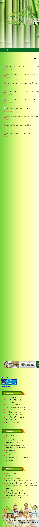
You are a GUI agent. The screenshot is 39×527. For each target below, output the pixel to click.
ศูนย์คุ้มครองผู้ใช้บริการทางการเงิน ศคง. (17, 495)
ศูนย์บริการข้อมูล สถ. (12, 453)
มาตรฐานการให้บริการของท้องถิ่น (15, 440)
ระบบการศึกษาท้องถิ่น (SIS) (14, 415)
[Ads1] (9, 384)
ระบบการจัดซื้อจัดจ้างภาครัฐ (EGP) (16, 397)
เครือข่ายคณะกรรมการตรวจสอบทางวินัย (17, 458)
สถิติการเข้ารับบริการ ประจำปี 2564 (17, 108)
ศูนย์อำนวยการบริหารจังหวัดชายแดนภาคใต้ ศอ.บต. (20, 498)
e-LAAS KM (10, 455)
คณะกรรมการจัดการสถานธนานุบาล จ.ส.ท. (18, 445)
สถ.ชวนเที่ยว (9, 460)
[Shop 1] (6, 378)
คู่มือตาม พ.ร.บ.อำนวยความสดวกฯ (16, 491)
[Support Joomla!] (6, 388)
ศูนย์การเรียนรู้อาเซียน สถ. (13, 435)
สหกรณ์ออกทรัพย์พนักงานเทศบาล (15, 448)
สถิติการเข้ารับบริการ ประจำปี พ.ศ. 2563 (19, 125)
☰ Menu (7, 50)
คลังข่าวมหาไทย (10, 488)
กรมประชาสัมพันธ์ (11, 476)
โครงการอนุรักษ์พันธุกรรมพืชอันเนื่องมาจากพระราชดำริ (21, 486)
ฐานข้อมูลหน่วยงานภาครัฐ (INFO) (15, 493)
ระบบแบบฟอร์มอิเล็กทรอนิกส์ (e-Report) (18, 410)
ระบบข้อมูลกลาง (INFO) (13, 405)
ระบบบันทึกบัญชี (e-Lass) (13, 400)
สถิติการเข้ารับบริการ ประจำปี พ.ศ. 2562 (19, 133)
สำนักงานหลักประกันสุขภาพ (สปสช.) (16, 407)
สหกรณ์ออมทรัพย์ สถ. (12, 443)
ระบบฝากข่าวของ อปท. (12, 422)
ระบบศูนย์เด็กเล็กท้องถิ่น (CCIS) (15, 417)
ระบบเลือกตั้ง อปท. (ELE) (13, 420)
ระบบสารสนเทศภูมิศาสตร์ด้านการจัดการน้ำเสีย (19, 481)
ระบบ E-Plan (10, 402)
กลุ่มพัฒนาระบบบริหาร (12, 450)
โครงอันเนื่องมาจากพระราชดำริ (14, 478)
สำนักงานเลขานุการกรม (12, 473)
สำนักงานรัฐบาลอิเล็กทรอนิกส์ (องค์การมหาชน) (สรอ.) (21, 483)
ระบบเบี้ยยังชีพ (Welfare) (13, 412)
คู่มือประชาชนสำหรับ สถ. (13, 438)
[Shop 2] (6, 386)
